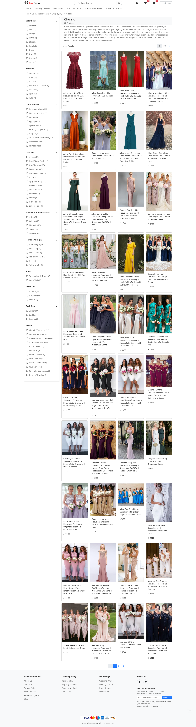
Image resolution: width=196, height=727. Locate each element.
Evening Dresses (106, 684)
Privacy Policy (30, 688)
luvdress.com (93, 723)
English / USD (166, 3)
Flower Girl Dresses (114, 8)
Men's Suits (58, 8)
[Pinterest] (145, 681)
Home (28, 8)
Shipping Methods (69, 684)
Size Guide (66, 691)
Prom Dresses (105, 688)
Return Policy (67, 681)
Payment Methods (69, 688)
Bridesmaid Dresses (93, 8)
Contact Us (28, 684)
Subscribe (167, 697)
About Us (28, 681)
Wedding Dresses (42, 8)
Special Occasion (74, 8)
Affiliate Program (31, 695)
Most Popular (69, 46)
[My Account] (137, 3)
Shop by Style (58, 14)
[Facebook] (139, 681)
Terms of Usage (31, 691)
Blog (26, 699)
